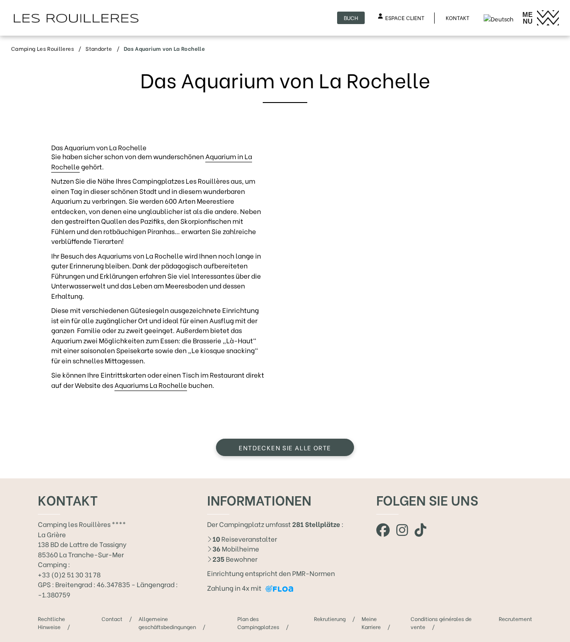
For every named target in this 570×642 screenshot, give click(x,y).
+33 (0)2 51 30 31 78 (69, 574)
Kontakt (457, 17)
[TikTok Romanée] (420, 529)
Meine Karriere (371, 622)
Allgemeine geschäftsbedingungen (167, 622)
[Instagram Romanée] (402, 529)
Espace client (404, 17)
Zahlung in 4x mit (235, 588)
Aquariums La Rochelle (150, 385)
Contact (112, 618)
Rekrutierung (330, 618)
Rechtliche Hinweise (51, 622)
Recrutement (515, 618)
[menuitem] (498, 17)
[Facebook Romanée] (383, 529)
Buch (351, 17)
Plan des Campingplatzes (258, 622)
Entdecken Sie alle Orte (285, 447)
